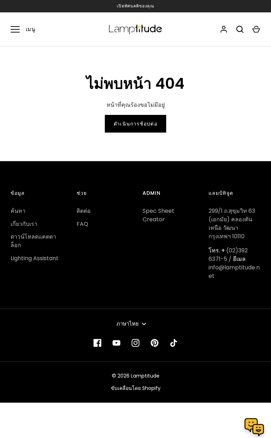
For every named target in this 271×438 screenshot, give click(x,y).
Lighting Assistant (35, 258)
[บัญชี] (223, 29)
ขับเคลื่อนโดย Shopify (136, 388)
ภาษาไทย (127, 323)
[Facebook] (97, 343)
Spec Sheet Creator (158, 215)
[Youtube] (116, 343)
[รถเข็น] (256, 29)
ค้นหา (18, 211)
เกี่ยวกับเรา (24, 224)
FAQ (82, 224)
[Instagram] (135, 343)
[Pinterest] (154, 343)
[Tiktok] (173, 343)
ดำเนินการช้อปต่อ (135, 123)
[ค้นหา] (240, 29)
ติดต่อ (84, 211)
